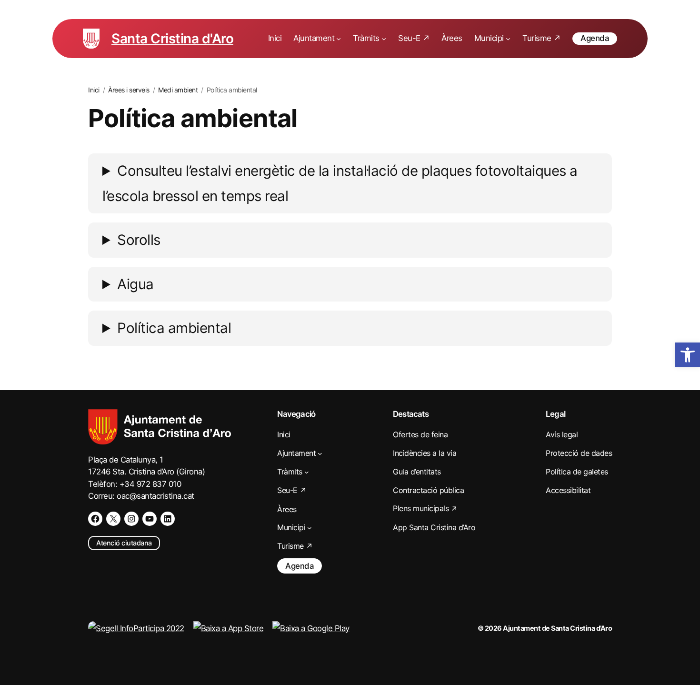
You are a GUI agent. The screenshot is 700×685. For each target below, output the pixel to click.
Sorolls (138, 239)
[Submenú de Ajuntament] (338, 38)
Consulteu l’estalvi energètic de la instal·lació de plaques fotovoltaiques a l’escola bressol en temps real (340, 183)
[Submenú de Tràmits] (383, 38)
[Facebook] (95, 519)
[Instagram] (131, 519)
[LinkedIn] (167, 519)
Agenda (594, 38)
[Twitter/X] (113, 519)
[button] (687, 354)
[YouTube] (149, 519)
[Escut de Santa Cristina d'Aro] (91, 39)
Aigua (135, 283)
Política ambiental (174, 327)
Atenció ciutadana (124, 543)
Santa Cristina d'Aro (172, 38)
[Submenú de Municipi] (508, 38)
